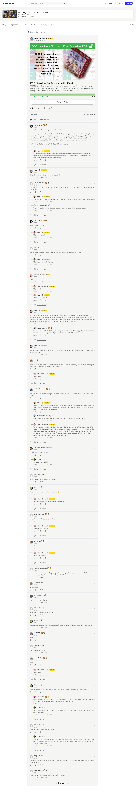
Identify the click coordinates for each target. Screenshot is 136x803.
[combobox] (48, 3)
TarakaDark (40, 697)
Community (43, 25)
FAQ (51, 25)
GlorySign (37, 756)
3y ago (35, 127)
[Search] (65, 3)
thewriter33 (37, 474)
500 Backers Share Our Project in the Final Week (51, 83)
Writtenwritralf (38, 595)
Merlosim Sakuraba (40, 568)
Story (4, 25)
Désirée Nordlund (39, 389)
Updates (33, 25)
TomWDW (37, 633)
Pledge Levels (13, 25)
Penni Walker (38, 658)
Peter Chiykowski (42, 286)
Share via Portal (62, 102)
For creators (109, 3)
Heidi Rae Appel (39, 514)
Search (131, 24)
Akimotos (37, 582)
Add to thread (41, 164)
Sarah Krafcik (38, 770)
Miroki (39, 151)
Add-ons (24, 25)
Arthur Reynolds (39, 183)
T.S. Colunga (38, 125)
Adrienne (37, 541)
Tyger (35, 247)
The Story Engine (39, 447)
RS (34, 360)
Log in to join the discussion (43, 119)
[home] (9, 3)
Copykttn (40, 459)
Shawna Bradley (42, 328)
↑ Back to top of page (62, 783)
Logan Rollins (38, 274)
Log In (120, 3)
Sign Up (129, 3)
